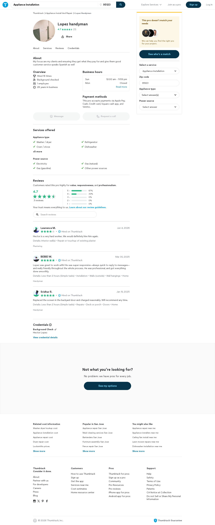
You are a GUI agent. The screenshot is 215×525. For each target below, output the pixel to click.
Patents (151, 489)
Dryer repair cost (41, 442)
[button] (44, 31)
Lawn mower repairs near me (145, 442)
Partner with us (40, 480)
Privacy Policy (153, 485)
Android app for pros (119, 496)
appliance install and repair (59, 13)
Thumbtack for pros (119, 474)
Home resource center (82, 492)
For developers (40, 484)
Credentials (73, 48)
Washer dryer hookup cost (45, 428)
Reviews (60, 48)
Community (115, 481)
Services (47, 48)
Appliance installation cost (45, 433)
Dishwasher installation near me (147, 446)
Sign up (75, 477)
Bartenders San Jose (92, 437)
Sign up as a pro (117, 477)
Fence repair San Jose (93, 446)
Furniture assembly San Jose (96, 442)
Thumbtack (38, 13)
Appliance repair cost (43, 437)
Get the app (77, 481)
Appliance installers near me (145, 433)
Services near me (79, 485)
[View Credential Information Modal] (50, 324)
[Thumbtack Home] (5, 4)
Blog (35, 495)
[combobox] (54, 5)
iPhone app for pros (119, 492)
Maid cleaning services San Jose (97, 433)
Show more (39, 451)
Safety (150, 477)
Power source (146, 101)
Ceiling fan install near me (144, 437)
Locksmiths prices (41, 446)
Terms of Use (153, 481)
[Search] (120, 5)
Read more (121, 87)
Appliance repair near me (143, 428)
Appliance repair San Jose (95, 428)
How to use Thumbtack (83, 474)
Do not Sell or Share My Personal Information (164, 498)
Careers (37, 488)
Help (149, 474)
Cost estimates (79, 489)
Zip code (144, 77)
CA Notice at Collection (159, 492)
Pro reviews (115, 489)
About (36, 48)
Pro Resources (116, 485)
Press (36, 492)
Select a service (147, 65)
